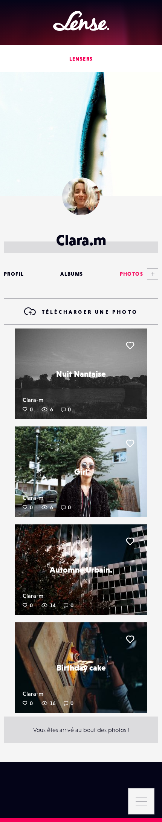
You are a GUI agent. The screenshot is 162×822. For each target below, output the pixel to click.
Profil (14, 274)
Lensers (81, 59)
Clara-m (33, 399)
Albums (71, 274)
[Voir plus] (150, 274)
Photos (131, 274)
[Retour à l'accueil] (81, 21)
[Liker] (130, 345)
